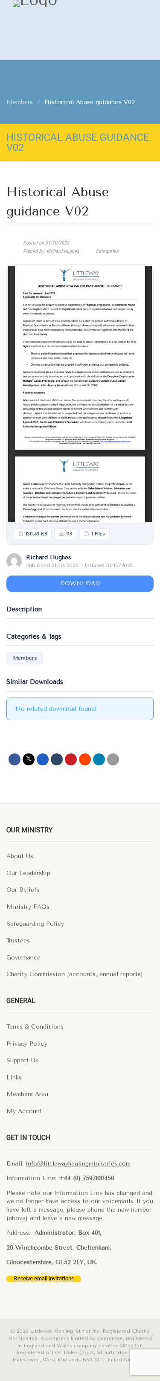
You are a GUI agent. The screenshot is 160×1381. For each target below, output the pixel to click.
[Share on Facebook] (14, 759)
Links (14, 1077)
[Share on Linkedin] (99, 759)
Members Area (27, 1094)
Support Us (22, 1060)
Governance (23, 957)
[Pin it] (71, 759)
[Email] (113, 759)
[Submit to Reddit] (85, 759)
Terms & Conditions (35, 1026)
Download (80, 583)
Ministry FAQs (27, 906)
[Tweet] (29, 759)
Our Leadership (28, 873)
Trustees (18, 940)
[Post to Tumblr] (57, 759)
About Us (19, 856)
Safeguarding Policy (35, 923)
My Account (24, 1111)
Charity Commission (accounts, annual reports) (74, 974)
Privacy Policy (26, 1043)
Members (25, 658)
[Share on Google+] (43, 759)
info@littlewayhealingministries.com (78, 1163)
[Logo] (65, 3)
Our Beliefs (22, 889)
